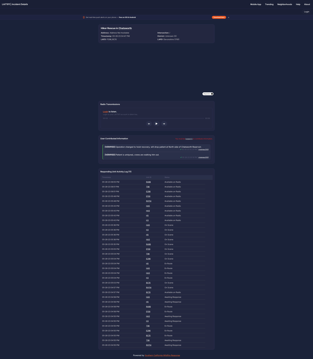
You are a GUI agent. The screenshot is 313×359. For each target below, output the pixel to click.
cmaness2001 (203, 149)
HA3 (148, 211)
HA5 (148, 206)
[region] (156, 72)
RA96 (148, 182)
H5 (147, 215)
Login (306, 11)
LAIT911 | (15, 4)
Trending (269, 4)
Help (298, 4)
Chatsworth (125, 28)
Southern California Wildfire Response (162, 355)
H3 (147, 220)
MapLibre (206, 94)
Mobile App (255, 4)
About (307, 4)
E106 (148, 196)
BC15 (148, 283)
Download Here (219, 17)
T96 (148, 187)
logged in (189, 139)
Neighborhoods (284, 4)
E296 (148, 191)
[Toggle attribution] (212, 93)
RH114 (148, 201)
